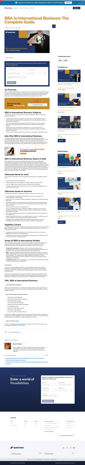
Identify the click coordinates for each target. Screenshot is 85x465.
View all (61, 140)
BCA (36, 423)
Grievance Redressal (38, 459)
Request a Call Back (38, 104)
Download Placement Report (67, 435)
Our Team (68, 423)
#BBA (5, 332)
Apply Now (68, 2)
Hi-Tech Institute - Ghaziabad (50, 423)
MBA (60, 60)
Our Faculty (68, 427)
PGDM (65, 60)
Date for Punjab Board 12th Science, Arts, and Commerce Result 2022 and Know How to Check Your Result (27, 362)
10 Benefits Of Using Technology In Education (16, 360)
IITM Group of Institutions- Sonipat (51, 427)
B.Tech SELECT (13, 425)
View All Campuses (48, 431)
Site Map (13, 418)
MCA (36, 425)
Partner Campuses (24, 8)
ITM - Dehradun (47, 425)
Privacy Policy (47, 459)
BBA (25, 425)
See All (46, 355)
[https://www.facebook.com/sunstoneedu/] (67, 448)
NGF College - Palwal (48, 429)
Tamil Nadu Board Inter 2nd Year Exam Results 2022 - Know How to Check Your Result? (25, 358)
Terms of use (30, 459)
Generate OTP (11, 82)
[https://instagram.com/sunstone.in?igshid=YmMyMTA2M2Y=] (70, 448)
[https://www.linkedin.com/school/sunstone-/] (63, 448)
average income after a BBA (18, 324)
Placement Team (70, 425)
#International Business (14, 332)
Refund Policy (54, 459)
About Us (32, 8)
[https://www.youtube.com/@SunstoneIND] (74, 448)
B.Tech (11, 423)
